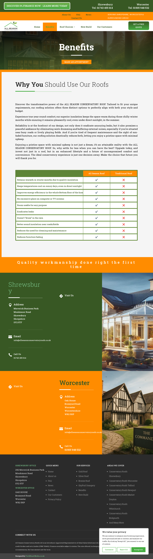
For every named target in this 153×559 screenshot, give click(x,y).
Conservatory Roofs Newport (122, 490)
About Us (66, 15)
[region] (124, 541)
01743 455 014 (105, 7)
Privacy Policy (54, 499)
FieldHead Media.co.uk (35, 556)
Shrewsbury (105, 4)
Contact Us (76, 18)
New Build (86, 26)
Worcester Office (24, 488)
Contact (51, 490)
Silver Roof (84, 476)
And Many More (116, 522)
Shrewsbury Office (25, 465)
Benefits (50, 26)
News (88, 15)
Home (37, 26)
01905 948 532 (141, 7)
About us (52, 476)
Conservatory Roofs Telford (122, 485)
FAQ (78, 15)
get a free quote (138, 25)
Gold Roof (83, 471)
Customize (109, 550)
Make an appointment (76, 62)
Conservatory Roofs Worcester (123, 480)
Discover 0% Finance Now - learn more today (37, 5)
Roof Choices (66, 26)
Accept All (138, 550)
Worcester (143, 4)
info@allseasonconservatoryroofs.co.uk (32, 340)
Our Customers (104, 26)
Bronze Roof (84, 480)
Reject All (124, 550)
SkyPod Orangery (87, 485)
